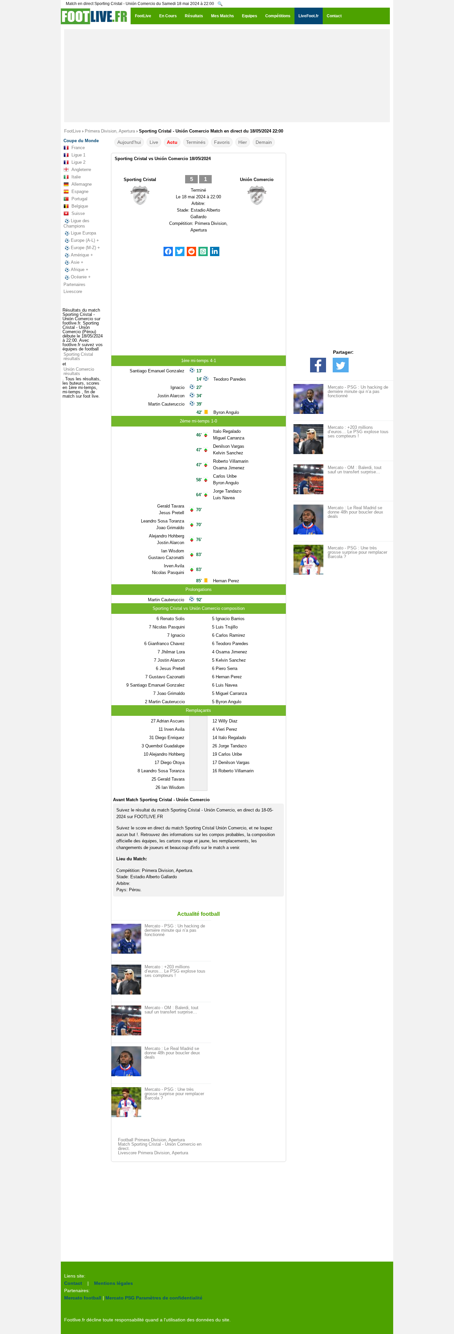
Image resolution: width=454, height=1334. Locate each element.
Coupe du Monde (81, 140)
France (78, 147)
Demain (264, 142)
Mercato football (82, 1297)
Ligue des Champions (76, 223)
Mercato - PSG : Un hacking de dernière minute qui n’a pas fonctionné (175, 930)
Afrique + (79, 269)
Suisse (78, 213)
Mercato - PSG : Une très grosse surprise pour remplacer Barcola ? (174, 1093)
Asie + (77, 262)
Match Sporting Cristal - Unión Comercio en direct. (159, 1146)
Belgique (79, 206)
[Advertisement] (227, 75)
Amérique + (82, 254)
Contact (73, 1283)
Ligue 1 (78, 154)
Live (154, 142)
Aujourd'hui (129, 142)
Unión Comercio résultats (78, 371)
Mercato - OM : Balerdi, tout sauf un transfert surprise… (171, 1009)
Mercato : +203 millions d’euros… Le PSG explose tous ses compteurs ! (175, 971)
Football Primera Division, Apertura (151, 1139)
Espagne (79, 191)
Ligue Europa (83, 233)
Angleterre (81, 169)
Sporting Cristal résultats (78, 356)
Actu (172, 142)
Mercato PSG (120, 1297)
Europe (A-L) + (85, 240)
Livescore (72, 291)
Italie (76, 176)
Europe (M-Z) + (85, 247)
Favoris (222, 142)
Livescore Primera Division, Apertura (153, 1152)
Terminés (195, 142)
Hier (242, 142)
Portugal (79, 198)
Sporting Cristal (140, 179)
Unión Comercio (257, 179)
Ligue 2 (78, 162)
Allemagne (81, 184)
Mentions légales (113, 1283)
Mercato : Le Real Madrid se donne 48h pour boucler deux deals (172, 1053)
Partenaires (74, 284)
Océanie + (81, 276)
